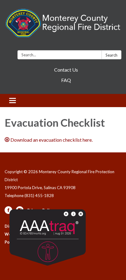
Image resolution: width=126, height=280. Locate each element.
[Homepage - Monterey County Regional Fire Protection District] (63, 26)
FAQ (66, 80)
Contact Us (66, 70)
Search (111, 55)
